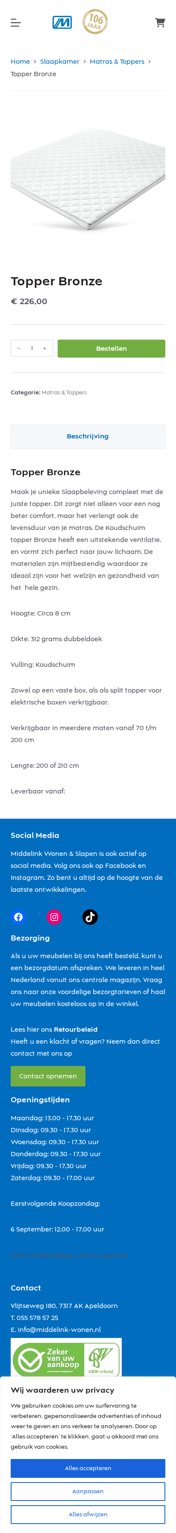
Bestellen (111, 348)
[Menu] (16, 23)
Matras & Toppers (64, 393)
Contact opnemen (48, 1076)
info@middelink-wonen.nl (59, 1330)
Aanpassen (88, 1491)
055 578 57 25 (37, 1318)
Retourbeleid (76, 1029)
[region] (88, 1454)
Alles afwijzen (88, 1514)
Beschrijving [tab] (88, 436)
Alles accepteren (88, 1468)
